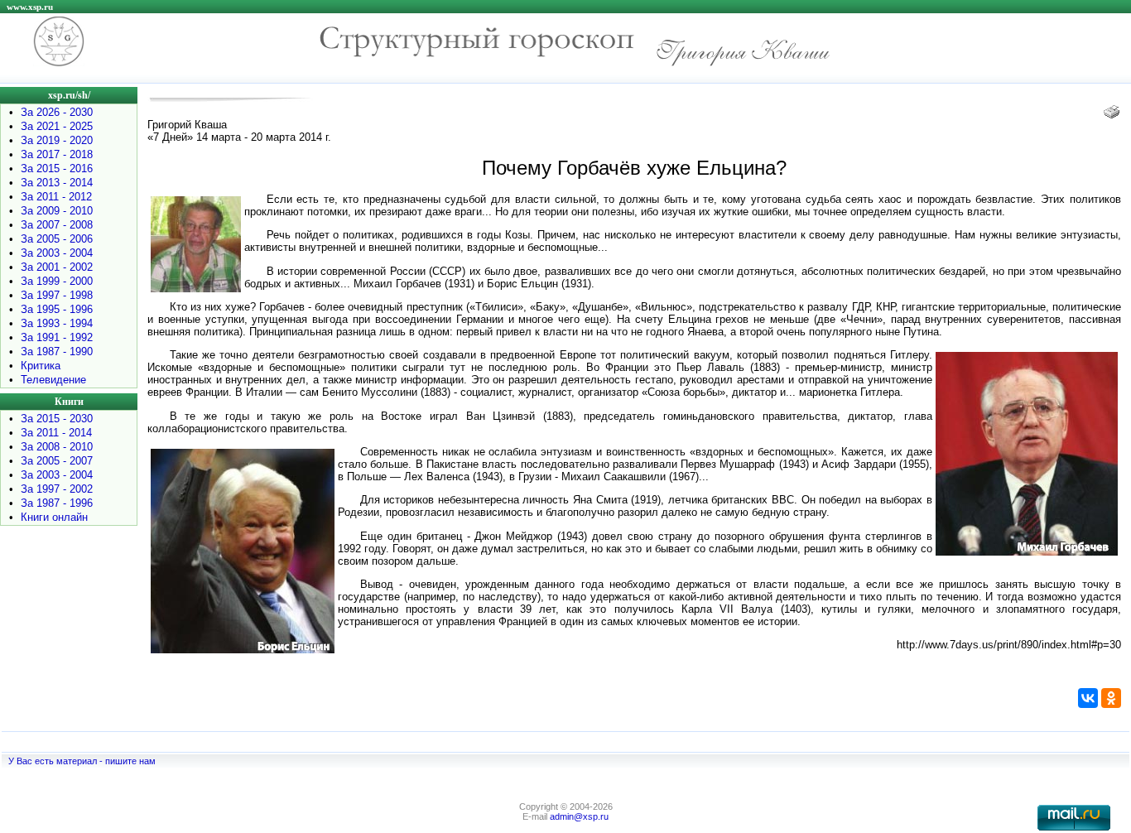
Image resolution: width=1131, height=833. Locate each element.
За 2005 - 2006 (57, 239)
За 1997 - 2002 (57, 489)
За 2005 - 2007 (57, 461)
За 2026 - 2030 (57, 112)
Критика (40, 365)
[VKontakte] (1088, 698)
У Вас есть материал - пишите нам (82, 761)
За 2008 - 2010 (57, 447)
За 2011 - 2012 (56, 196)
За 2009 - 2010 (57, 211)
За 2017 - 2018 (57, 154)
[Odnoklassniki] (1111, 698)
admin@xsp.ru (579, 816)
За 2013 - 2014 (57, 182)
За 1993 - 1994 (57, 323)
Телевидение (53, 379)
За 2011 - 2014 (56, 432)
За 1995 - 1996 (57, 309)
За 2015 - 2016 (57, 168)
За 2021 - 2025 (57, 126)
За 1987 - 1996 (57, 503)
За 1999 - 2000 (57, 281)
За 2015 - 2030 (57, 418)
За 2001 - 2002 (57, 267)
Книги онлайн (54, 517)
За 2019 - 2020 (57, 140)
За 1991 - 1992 (57, 337)
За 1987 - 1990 (57, 351)
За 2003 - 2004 (57, 253)
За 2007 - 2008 (57, 225)
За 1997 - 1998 (57, 295)
